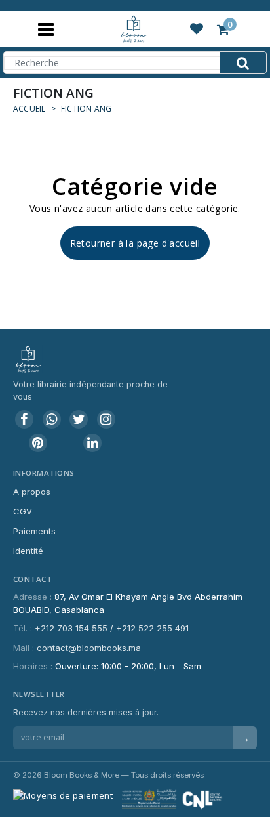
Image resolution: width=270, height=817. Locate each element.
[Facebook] (24, 419)
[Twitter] (78, 419)
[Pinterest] (38, 443)
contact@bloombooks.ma (89, 647)
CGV (22, 511)
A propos (31, 491)
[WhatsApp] (52, 419)
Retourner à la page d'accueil (135, 243)
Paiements (34, 531)
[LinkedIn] (92, 443)
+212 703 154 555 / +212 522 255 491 (112, 628)
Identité (28, 550)
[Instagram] (106, 419)
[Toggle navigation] (45, 29)
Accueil (29, 108)
